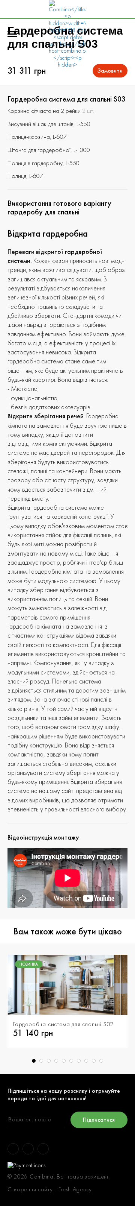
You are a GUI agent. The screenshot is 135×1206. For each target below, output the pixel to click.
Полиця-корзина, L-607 (37, 136)
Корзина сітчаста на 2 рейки (44, 110)
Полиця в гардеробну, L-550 (44, 163)
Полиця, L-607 (25, 176)
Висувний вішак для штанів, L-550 (49, 124)
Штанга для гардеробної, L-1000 (49, 150)
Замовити (110, 70)
